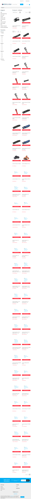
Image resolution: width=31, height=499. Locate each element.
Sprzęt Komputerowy (4, 13)
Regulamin (2, 487)
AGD (1, 12)
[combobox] (16, 12)
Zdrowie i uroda (3, 17)
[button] (2, 485)
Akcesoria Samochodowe (4, 27)
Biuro (1, 24)
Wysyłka (2, 486)
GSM (1, 20)
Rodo (1, 490)
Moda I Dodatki (3, 23)
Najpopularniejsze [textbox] (15, 12)
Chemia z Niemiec (3, 21)
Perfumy (2, 16)
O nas (17, 486)
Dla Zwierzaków (3, 19)
